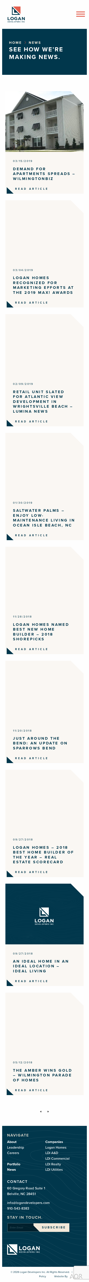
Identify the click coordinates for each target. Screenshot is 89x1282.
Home (15, 43)
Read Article (32, 189)
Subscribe (54, 1227)
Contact (17, 1181)
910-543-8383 (18, 1208)
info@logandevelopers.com (28, 1203)
